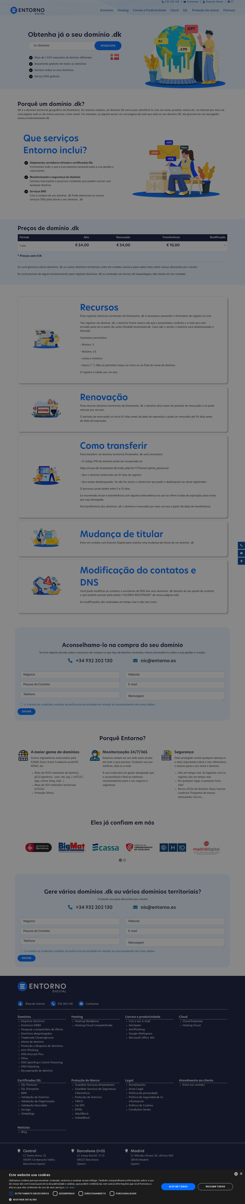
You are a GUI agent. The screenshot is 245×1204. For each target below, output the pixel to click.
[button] (82, 1199)
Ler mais (69, 1187)
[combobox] (236, 1174)
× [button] (241, 1173)
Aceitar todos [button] (178, 1186)
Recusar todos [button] (215, 1186)
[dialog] (122, 1186)
